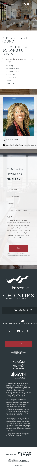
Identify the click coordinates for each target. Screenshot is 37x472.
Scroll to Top (18, 343)
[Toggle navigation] (32, 4)
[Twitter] (27, 331)
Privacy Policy (18, 238)
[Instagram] (9, 331)
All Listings (9, 66)
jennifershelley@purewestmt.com (21, 145)
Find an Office (11, 77)
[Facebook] (13, 331)
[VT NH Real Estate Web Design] (18, 454)
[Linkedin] (23, 331)
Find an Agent (11, 74)
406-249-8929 (12, 139)
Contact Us (10, 83)
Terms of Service (23, 255)
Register (9, 80)
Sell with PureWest (12, 72)
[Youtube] (18, 331)
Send (18, 248)
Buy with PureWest (12, 69)
